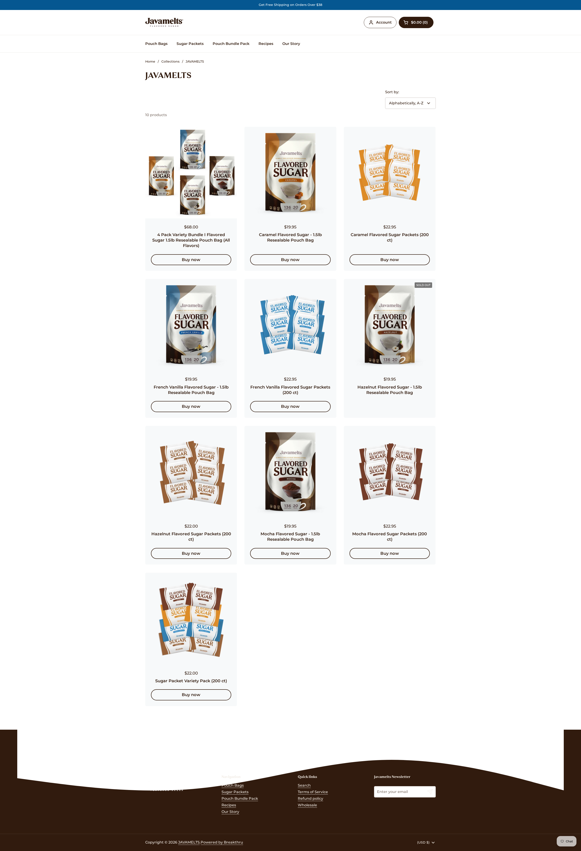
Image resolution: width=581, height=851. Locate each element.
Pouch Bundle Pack (240, 798)
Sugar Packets (235, 792)
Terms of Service (313, 792)
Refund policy (310, 798)
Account (384, 22)
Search (304, 785)
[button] (416, 22)
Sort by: (392, 92)
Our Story (230, 811)
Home (150, 61)
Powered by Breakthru (222, 842)
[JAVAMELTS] (164, 22)
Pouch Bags (233, 785)
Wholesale (307, 805)
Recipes (229, 805)
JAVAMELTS (189, 842)
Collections (170, 61)
